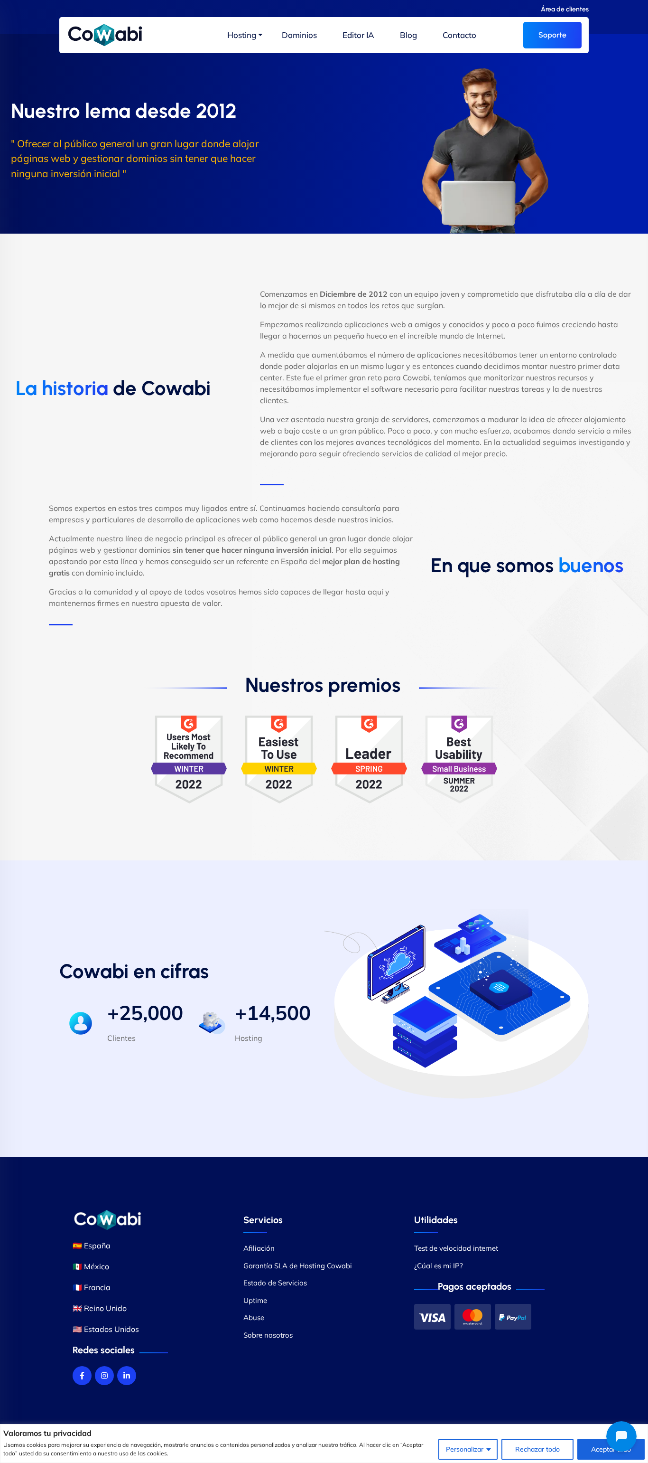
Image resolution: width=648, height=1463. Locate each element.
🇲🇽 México (91, 1266)
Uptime (255, 1300)
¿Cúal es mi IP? (438, 1265)
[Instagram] (104, 1375)
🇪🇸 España (92, 1245)
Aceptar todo (611, 1449)
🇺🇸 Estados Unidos (106, 1329)
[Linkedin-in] (126, 1375)
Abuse (253, 1317)
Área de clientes (565, 9)
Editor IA (358, 35)
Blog (408, 35)
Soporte (552, 34)
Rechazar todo (537, 1449)
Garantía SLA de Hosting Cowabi (297, 1265)
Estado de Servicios (275, 1282)
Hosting (241, 35)
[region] (324, 1443)
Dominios (299, 35)
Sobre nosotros (268, 1335)
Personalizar (464, 1449)
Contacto (459, 35)
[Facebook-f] (82, 1375)
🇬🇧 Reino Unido (100, 1308)
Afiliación (259, 1248)
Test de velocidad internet (456, 1248)
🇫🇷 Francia (92, 1287)
